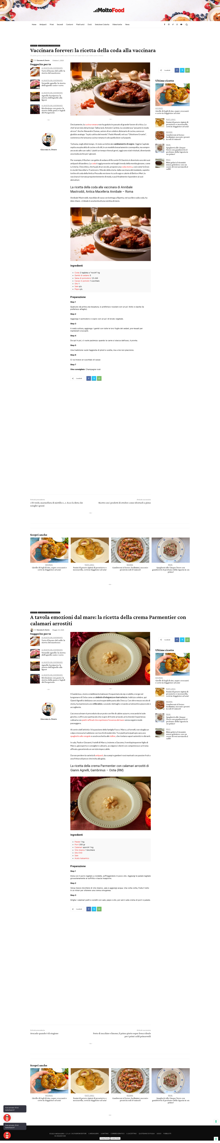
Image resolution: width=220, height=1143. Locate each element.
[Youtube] (181, 24)
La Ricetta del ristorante (49, 45)
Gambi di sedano (82, 275)
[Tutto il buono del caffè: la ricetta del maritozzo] (35, 72)
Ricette (34, 45)
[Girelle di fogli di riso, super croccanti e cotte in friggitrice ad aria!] (172, 94)
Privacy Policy (104, 1138)
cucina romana (91, 124)
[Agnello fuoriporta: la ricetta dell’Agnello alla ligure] (35, 96)
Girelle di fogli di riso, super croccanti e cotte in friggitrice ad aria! (172, 112)
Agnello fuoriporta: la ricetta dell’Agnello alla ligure (52, 97)
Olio (76, 283)
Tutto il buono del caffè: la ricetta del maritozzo (53, 72)
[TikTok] (173, 24)
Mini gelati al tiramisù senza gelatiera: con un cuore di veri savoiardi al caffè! (177, 165)
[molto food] (108, 10)
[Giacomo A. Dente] (32, 60)
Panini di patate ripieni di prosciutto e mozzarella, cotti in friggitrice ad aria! (177, 124)
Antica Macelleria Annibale (104, 191)
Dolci (168, 159)
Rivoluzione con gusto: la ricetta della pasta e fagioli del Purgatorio (53, 110)
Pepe (77, 289)
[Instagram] (169, 24)
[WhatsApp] (177, 24)
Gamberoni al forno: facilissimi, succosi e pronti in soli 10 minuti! (178, 137)
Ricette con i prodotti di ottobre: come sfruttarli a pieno (125, 502)
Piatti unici (171, 119)
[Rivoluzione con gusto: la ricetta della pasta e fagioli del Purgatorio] (35, 109)
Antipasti (159, 108)
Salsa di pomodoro (83, 278)
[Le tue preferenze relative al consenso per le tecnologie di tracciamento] (216, 1139)
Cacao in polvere (82, 281)
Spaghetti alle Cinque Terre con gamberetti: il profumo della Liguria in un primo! (177, 150)
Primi (168, 144)
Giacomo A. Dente (43, 60)
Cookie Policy (115, 1138)
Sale (76, 286)
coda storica (127, 166)
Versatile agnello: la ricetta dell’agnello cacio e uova (54, 84)
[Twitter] (94, 378)
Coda (77, 272)
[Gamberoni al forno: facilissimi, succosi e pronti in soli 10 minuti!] (159, 135)
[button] (186, 24)
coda (93, 163)
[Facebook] (164, 24)
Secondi (169, 132)
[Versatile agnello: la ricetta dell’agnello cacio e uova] (35, 84)
